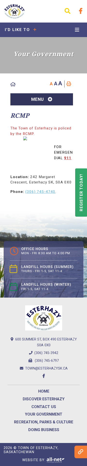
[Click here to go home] (13, 84)
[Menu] (77, 30)
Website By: (34, 460)
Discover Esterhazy (44, 399)
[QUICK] (80, 452)
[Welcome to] (14, 11)
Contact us (43, 406)
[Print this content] (69, 83)
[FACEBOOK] (81, 11)
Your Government (43, 414)
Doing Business (43, 429)
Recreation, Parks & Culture (43, 422)
